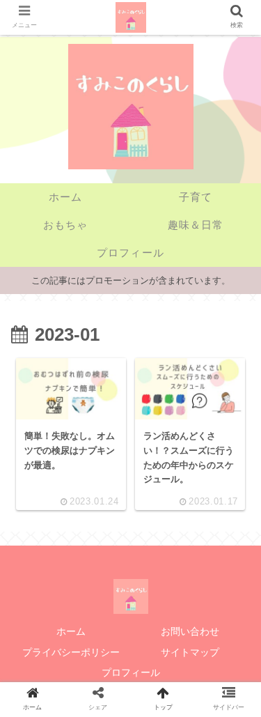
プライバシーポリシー (71, 652)
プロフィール (131, 672)
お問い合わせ (190, 631)
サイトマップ (190, 652)
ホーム (71, 631)
